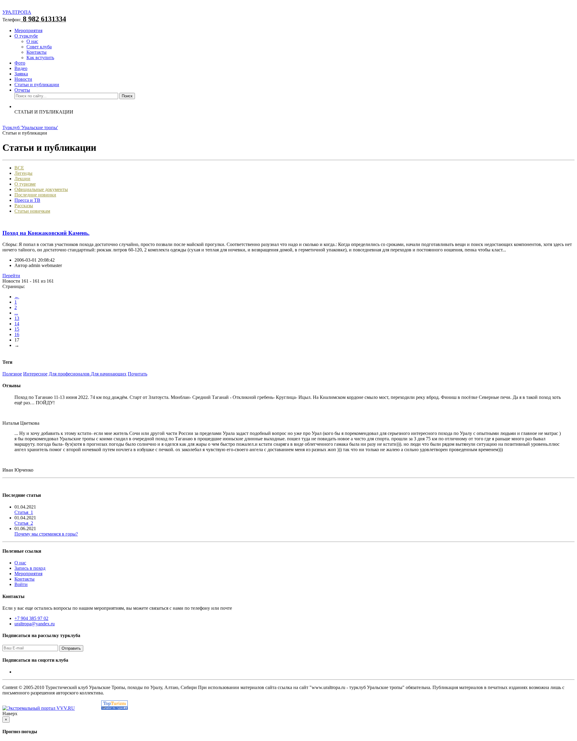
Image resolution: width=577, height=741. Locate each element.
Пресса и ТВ (27, 200)
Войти (21, 584)
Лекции (22, 178)
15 (16, 329)
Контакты (36, 52)
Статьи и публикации (36, 84)
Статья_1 (23, 512)
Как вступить (40, 57)
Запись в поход (29, 568)
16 (16, 334)
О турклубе (26, 35)
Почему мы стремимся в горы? (46, 533)
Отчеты (22, 90)
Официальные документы (41, 189)
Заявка (21, 73)
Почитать (137, 373)
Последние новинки (35, 194)
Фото (19, 62)
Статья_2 (23, 523)
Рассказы (23, 205)
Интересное (35, 373)
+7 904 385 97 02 (31, 618)
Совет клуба (39, 46)
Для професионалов (70, 373)
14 (16, 323)
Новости (23, 79)
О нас (32, 41)
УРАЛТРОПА (16, 12)
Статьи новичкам (32, 211)
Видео (20, 68)
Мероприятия (28, 30)
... (16, 312)
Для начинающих (109, 373)
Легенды (23, 173)
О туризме (25, 184)
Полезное (12, 373)
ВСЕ (19, 167)
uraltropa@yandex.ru (34, 623)
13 (16, 318)
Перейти (11, 275)
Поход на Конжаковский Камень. (46, 233)
